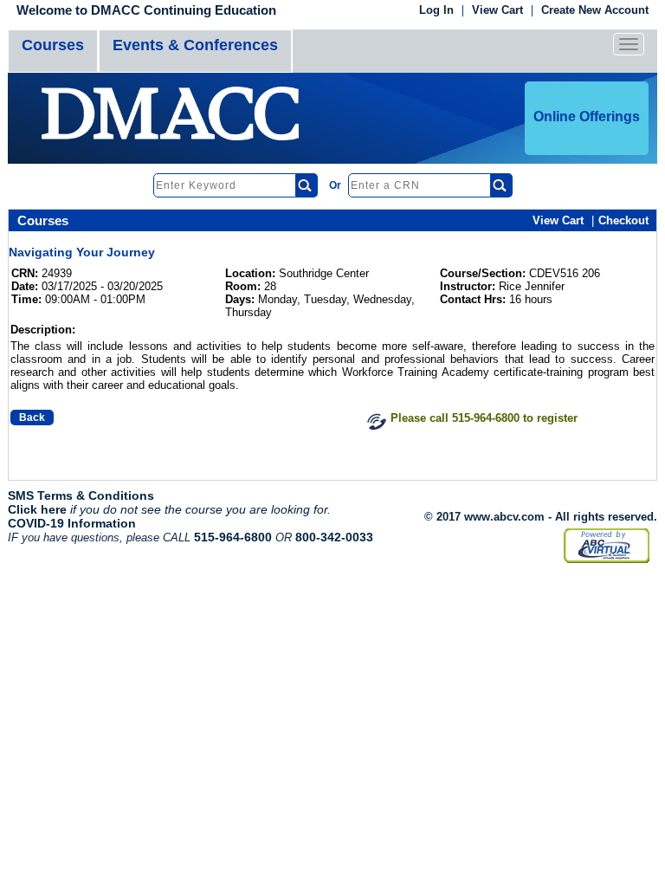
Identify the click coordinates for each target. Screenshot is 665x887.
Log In (436, 10)
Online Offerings (586, 116)
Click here (37, 509)
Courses (53, 45)
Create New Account (595, 10)
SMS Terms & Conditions (81, 495)
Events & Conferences (195, 45)
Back (32, 417)
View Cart (497, 10)
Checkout (623, 220)
